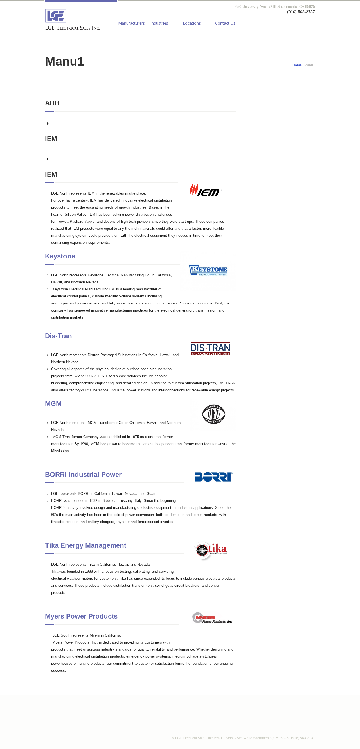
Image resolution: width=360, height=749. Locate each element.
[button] (140, 123)
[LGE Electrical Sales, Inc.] (72, 19)
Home (297, 65)
